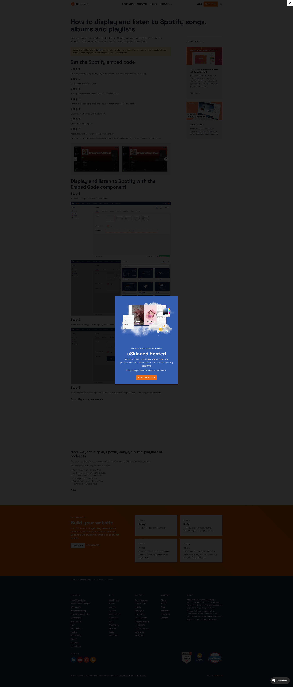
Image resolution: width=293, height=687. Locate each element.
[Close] (290, 3)
